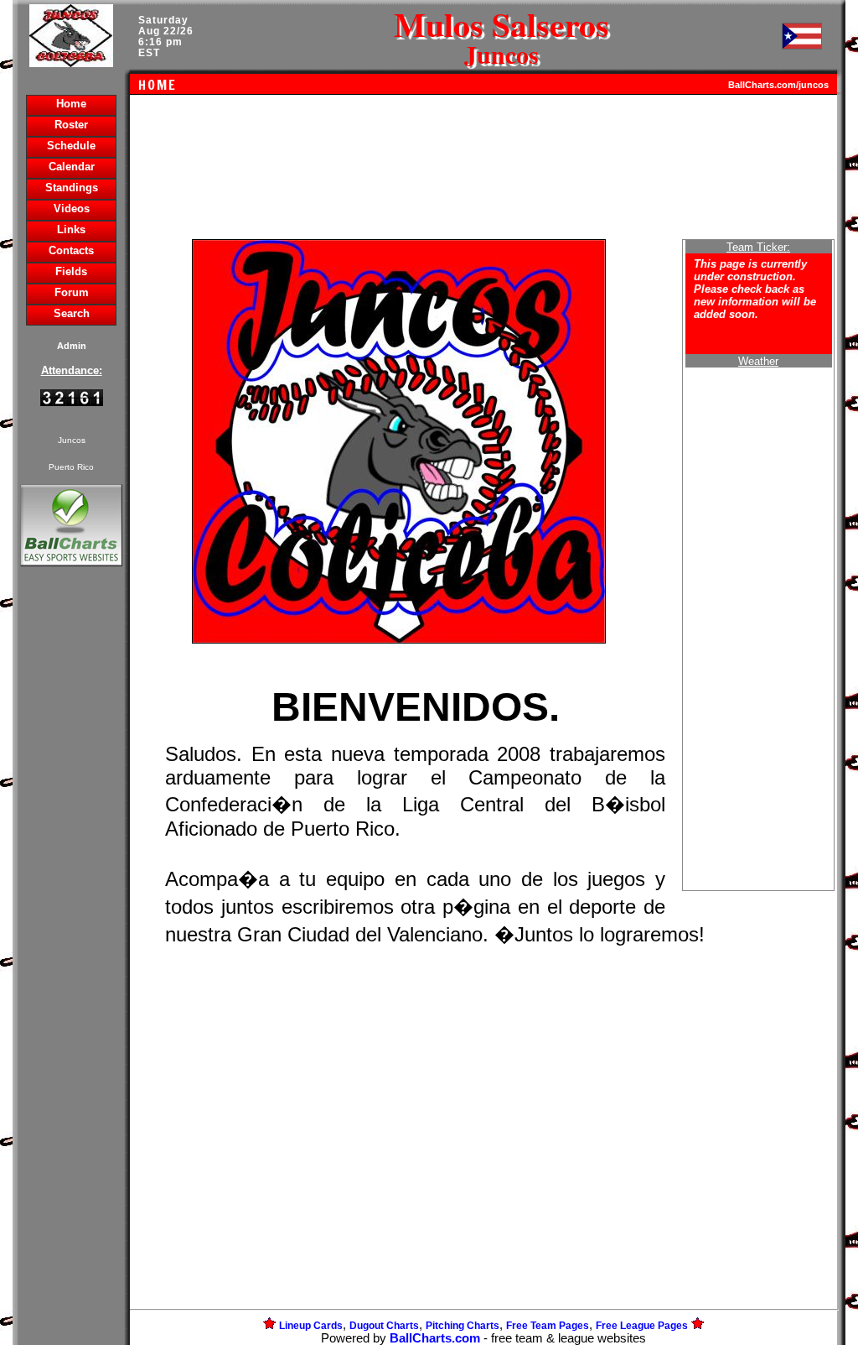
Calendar (72, 166)
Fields (71, 271)
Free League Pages (642, 1326)
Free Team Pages (547, 1326)
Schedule (71, 145)
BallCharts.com (435, 1338)
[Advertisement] (71, 859)
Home (71, 103)
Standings (71, 187)
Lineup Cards (311, 1326)
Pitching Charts (462, 1326)
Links (71, 229)
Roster (71, 124)
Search (72, 313)
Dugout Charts (384, 1326)
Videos (72, 208)
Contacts (71, 250)
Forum (71, 292)
